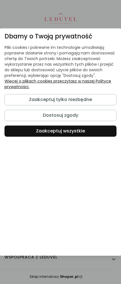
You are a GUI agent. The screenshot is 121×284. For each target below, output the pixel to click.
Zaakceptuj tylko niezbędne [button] (60, 99)
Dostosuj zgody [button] (60, 115)
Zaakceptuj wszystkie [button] (60, 131)
